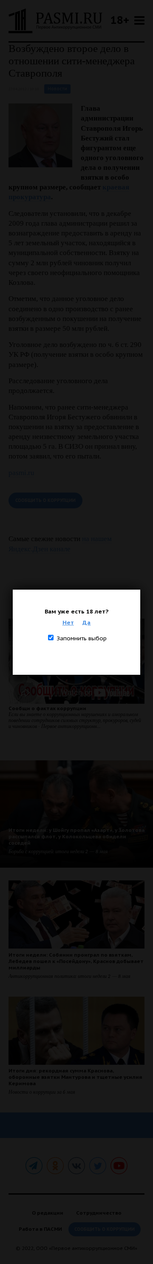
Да (86, 622)
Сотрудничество (99, 1213)
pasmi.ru (21, 473)
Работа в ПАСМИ (40, 1229)
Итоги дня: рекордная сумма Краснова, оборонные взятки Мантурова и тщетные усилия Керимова (75, 1076)
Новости (57, 89)
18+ (119, 20)
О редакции (47, 1213)
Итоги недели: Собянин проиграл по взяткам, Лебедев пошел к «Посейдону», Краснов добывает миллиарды (76, 961)
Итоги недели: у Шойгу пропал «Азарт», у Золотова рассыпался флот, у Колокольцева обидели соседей (76, 836)
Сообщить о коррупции (45, 500)
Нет (68, 622)
